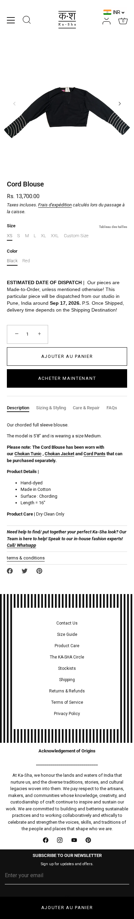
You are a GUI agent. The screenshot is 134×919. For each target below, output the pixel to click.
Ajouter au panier (67, 907)
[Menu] (11, 20)
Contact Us (67, 623)
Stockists (67, 668)
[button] (14, 103)
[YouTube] (74, 840)
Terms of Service (67, 702)
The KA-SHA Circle (67, 657)
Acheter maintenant (67, 378)
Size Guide (67, 634)
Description (18, 407)
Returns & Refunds (67, 691)
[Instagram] (60, 840)
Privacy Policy (67, 713)
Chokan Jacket (59, 453)
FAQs (112, 407)
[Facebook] (45, 840)
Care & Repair (86, 407)
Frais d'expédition (55, 204)
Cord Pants (94, 453)
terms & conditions (26, 557)
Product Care (67, 645)
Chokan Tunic (28, 453)
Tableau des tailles (113, 227)
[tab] (21, 407)
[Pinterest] (88, 840)
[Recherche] (26, 20)
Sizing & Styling (51, 407)
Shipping (67, 679)
